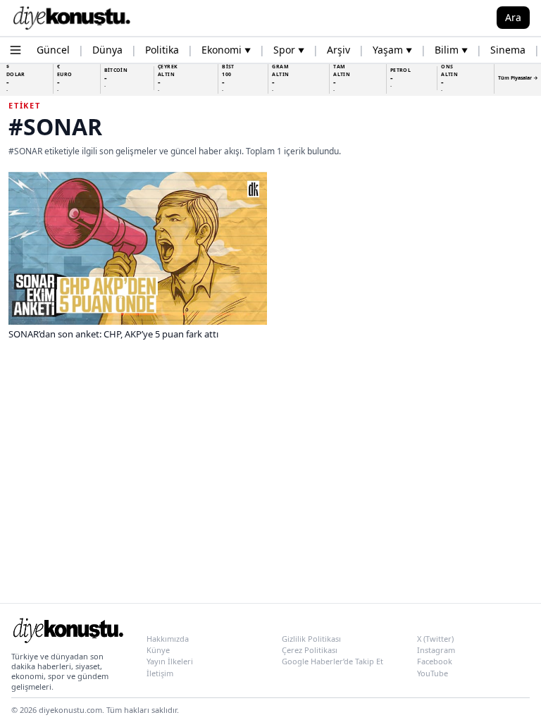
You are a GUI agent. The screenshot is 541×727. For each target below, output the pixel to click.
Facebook (434, 661)
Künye (158, 650)
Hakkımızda (168, 638)
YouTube (432, 673)
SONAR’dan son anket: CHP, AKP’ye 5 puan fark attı (113, 334)
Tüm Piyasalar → (518, 78)
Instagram (436, 650)
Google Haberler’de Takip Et (332, 661)
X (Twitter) (435, 638)
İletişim (160, 673)
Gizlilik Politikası (311, 638)
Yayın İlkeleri (170, 661)
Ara (513, 17)
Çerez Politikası (309, 650)
